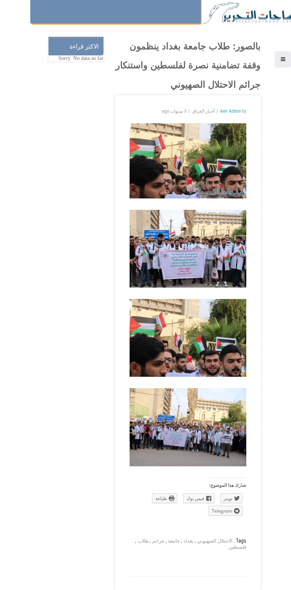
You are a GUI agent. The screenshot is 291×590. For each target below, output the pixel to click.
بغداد (188, 541)
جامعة (174, 541)
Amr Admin (230, 111)
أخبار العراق (203, 111)
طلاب (143, 541)
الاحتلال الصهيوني (215, 541)
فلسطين (237, 547)
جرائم (158, 541)
